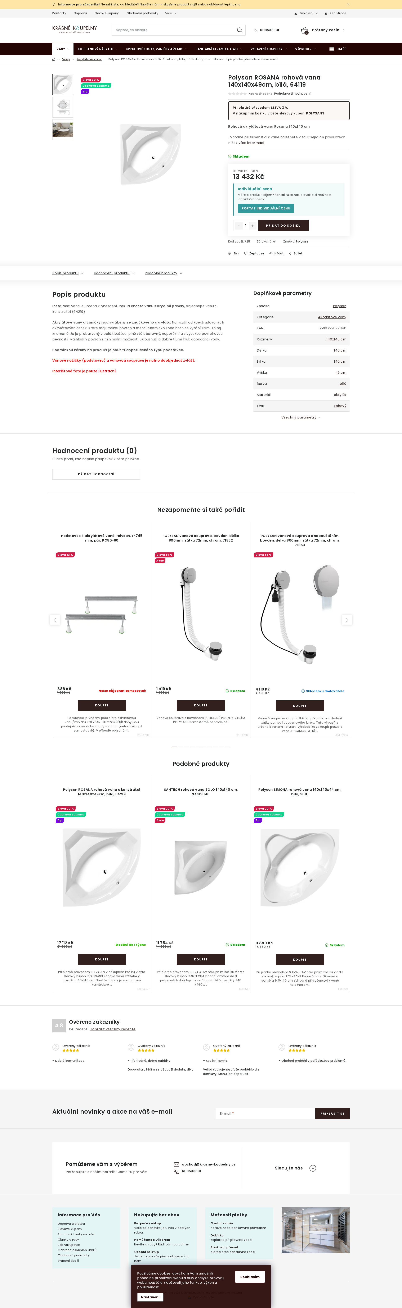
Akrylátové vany (332, 317)
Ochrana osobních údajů (77, 1250)
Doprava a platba (71, 1224)
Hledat (240, 30)
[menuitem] (62, 49)
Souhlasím (250, 1277)
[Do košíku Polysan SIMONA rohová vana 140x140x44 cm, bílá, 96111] (300, 959)
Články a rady (68, 1239)
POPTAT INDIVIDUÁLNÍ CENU (266, 208)
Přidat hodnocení (96, 474)
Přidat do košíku (283, 225)
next (347, 620)
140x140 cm (336, 339)
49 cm (341, 372)
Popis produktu (65, 273)
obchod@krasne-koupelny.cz (209, 1164)
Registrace (338, 13)
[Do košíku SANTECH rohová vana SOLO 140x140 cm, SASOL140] (201, 959)
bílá (343, 383)
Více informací (251, 142)
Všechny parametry (299, 417)
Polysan (302, 241)
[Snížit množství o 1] (239, 226)
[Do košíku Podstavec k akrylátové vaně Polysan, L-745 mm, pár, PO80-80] (102, 705)
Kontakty (59, 13)
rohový (340, 405)
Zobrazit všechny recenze (113, 1029)
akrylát (340, 394)
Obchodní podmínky (142, 13)
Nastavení (150, 1297)
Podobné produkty (161, 273)
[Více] (337, 49)
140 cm (340, 350)
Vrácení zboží (68, 1261)
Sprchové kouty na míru (76, 1234)
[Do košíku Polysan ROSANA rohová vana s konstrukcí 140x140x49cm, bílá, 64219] (102, 959)
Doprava (80, 13)
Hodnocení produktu (112, 273)
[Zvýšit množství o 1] (252, 226)
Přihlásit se (332, 1114)
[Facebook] (312, 1168)
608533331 (269, 30)
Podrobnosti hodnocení (292, 93)
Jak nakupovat (69, 1245)
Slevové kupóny (107, 13)
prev (55, 620)
